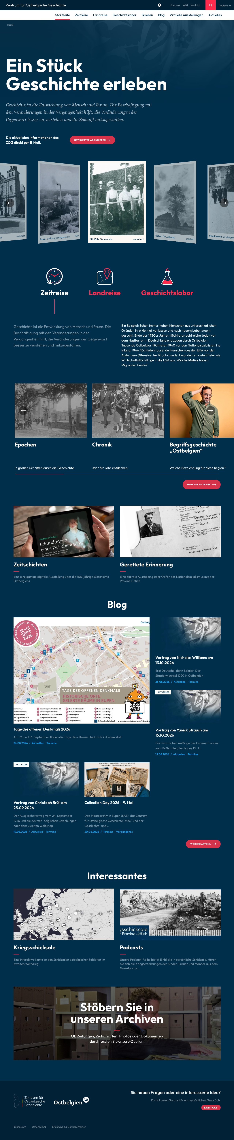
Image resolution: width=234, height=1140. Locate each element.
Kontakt (195, 5)
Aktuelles (215, 15)
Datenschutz (39, 1126)
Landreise (100, 15)
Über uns (175, 5)
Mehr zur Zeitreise (199, 484)
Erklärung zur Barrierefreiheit (69, 1126)
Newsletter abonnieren (90, 140)
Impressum (20, 1126)
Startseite (62, 15)
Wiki (185, 5)
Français (224, 14)
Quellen (147, 15)
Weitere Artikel (200, 844)
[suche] (210, 5)
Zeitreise (81, 15)
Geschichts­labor (125, 15)
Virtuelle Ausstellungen (186, 15)
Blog (161, 15)
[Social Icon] (159, 5)
